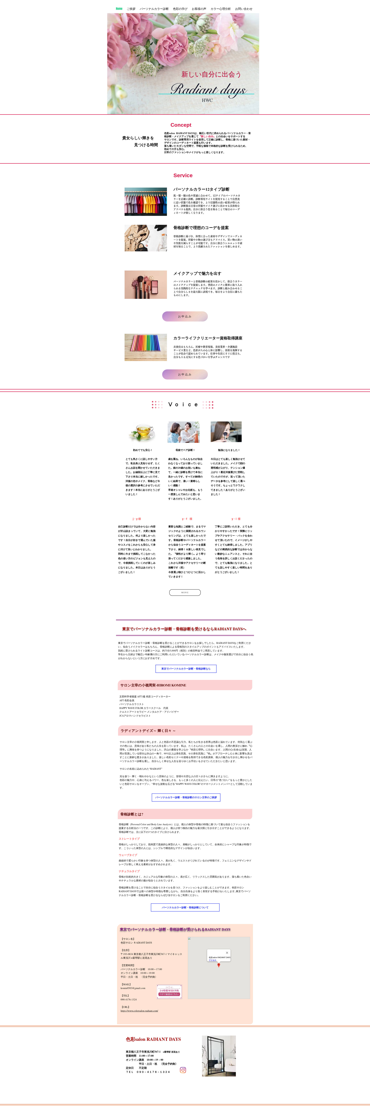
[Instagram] (183, 1070)
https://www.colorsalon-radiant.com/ (139, 1010)
